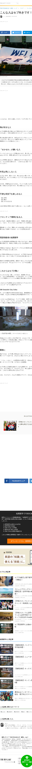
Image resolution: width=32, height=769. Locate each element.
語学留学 (17, 711)
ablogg (12, 761)
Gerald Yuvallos (4, 76)
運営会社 (21, 758)
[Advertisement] (16, 37)
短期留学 (10, 711)
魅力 (24, 711)
